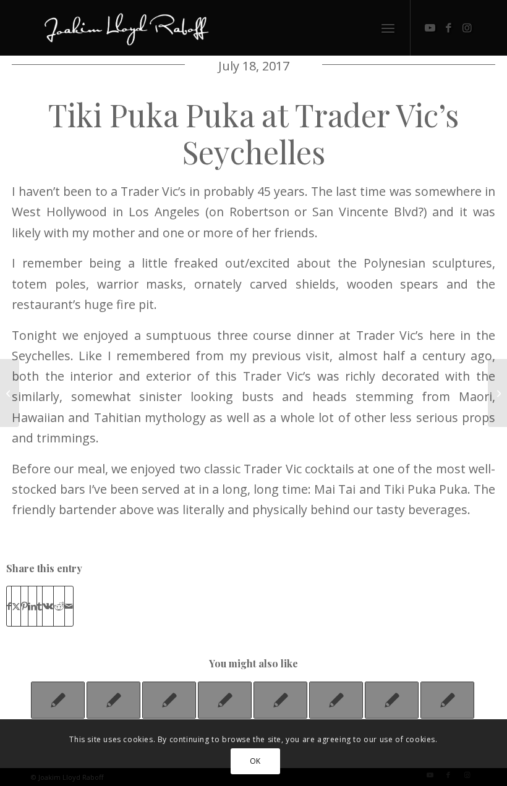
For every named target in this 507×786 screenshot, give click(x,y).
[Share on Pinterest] (24, 606)
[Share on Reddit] (59, 606)
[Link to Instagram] (467, 28)
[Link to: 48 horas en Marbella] (392, 700)
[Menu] (387, 27)
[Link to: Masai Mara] (58, 700)
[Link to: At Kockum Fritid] (280, 700)
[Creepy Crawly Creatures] (9, 393)
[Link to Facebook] (448, 28)
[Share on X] (16, 606)
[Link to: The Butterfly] (336, 700)
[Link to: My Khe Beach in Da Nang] (225, 700)
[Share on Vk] (48, 606)
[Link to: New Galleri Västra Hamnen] (113, 700)
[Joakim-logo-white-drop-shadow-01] (126, 28)
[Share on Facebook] (9, 606)
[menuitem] (387, 27)
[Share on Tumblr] (39, 606)
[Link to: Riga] (447, 700)
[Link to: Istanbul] (169, 700)
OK (255, 761)
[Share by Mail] (69, 606)
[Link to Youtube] (429, 28)
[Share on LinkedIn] (32, 606)
